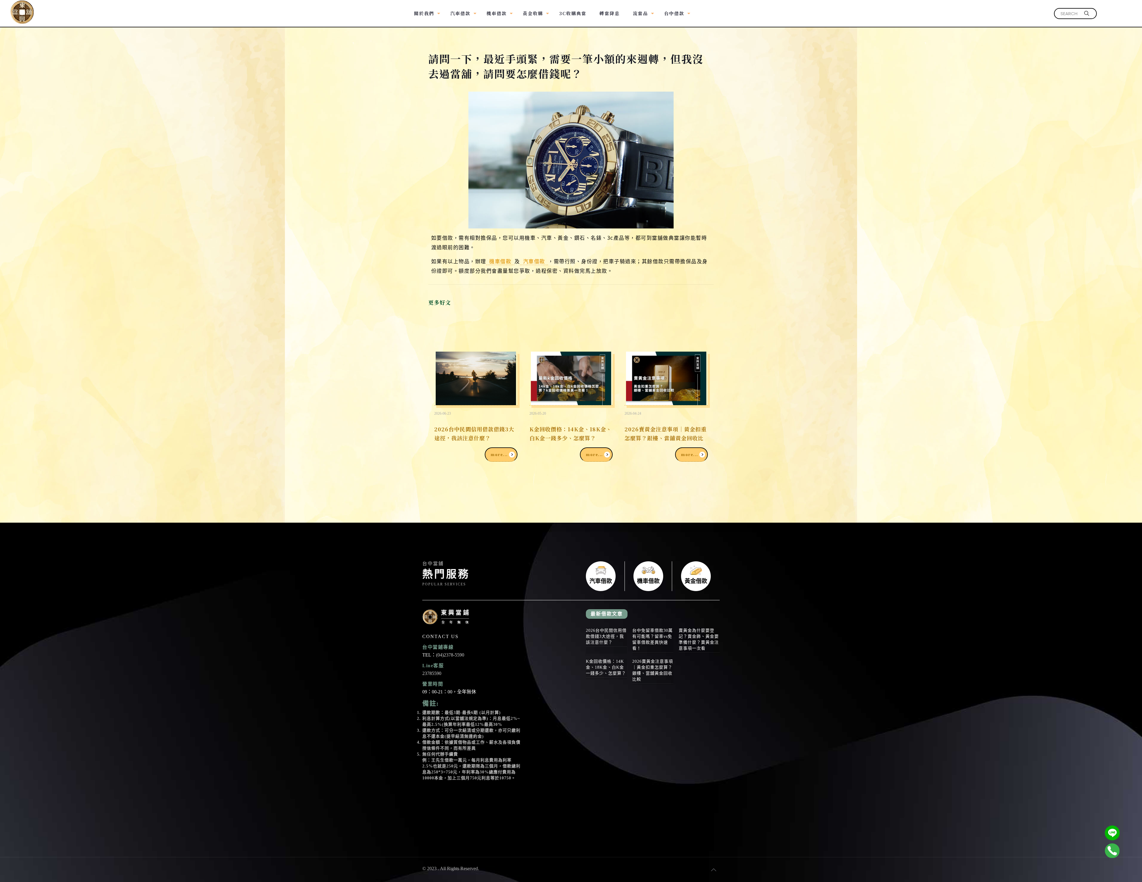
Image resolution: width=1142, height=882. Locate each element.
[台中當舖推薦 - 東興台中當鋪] (22, 9)
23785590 (431, 673)
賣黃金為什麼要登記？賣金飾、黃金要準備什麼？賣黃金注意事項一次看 (699, 639)
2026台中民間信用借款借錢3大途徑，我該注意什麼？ (474, 433)
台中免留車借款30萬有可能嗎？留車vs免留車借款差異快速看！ (652, 639)
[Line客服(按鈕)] (1112, 832)
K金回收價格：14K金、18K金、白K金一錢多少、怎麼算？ (570, 433)
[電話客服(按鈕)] (1112, 850)
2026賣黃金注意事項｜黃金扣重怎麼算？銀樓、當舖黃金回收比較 (666, 438)
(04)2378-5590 (450, 654)
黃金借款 (696, 576)
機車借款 (500, 261)
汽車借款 (534, 261)
